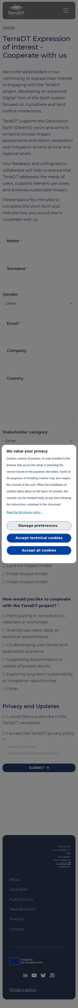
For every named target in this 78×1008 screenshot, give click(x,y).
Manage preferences (39, 526)
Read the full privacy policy (24, 512)
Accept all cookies (39, 550)
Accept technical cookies (39, 538)
